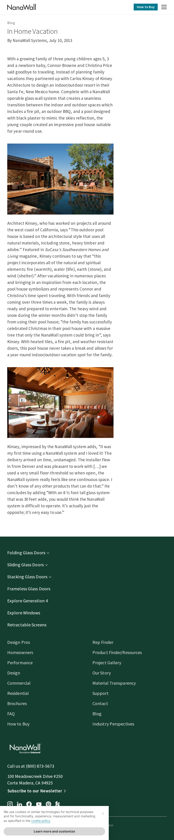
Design (13, 673)
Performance (20, 662)
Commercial (19, 683)
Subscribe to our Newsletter (34, 791)
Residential (18, 693)
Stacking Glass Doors (27, 576)
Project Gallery (106, 662)
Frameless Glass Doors (28, 588)
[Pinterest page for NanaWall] (48, 804)
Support (100, 693)
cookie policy (40, 821)
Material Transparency (114, 683)
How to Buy (146, 7)
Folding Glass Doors (26, 552)
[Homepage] (21, 7)
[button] (164, 7)
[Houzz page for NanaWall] (58, 804)
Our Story (101, 673)
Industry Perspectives (113, 724)
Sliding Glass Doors (25, 564)
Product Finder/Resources (117, 652)
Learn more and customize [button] (54, 831)
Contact (100, 703)
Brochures (17, 703)
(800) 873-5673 (40, 766)
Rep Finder (102, 642)
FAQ (11, 713)
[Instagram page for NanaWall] (10, 804)
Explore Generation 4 (27, 600)
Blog (11, 22)
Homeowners (20, 652)
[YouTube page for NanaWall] (38, 804)
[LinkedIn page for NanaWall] (19, 805)
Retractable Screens (26, 625)
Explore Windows (23, 612)
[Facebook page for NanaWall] (29, 804)
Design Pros (18, 642)
